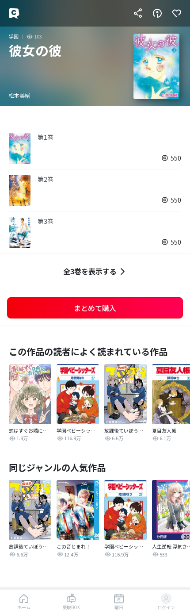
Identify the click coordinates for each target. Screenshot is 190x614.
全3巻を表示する (90, 271)
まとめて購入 (95, 308)
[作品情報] (157, 13)
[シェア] (138, 13)
